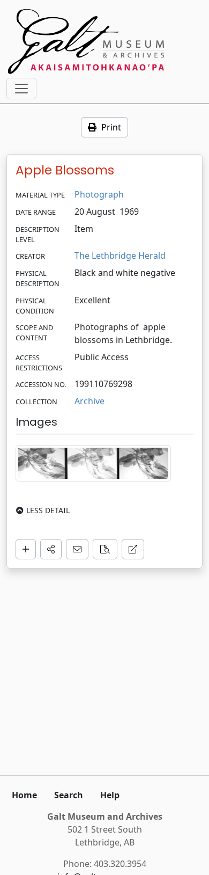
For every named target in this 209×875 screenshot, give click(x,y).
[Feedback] (77, 549)
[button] (51, 549)
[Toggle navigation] (21, 88)
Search (68, 795)
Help (110, 795)
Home (24, 795)
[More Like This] (105, 549)
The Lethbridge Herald (120, 255)
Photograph (99, 194)
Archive (89, 401)
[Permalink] (133, 549)
